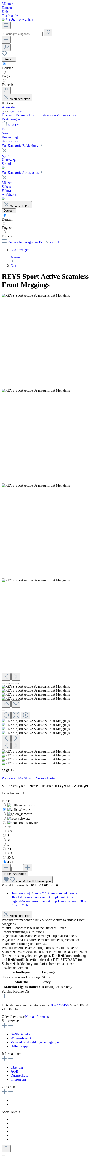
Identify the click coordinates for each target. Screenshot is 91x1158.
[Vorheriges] (6, 677)
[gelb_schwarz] (18, 809)
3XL (10, 858)
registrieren (16, 111)
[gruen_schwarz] (19, 814)
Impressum (18, 1079)
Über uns (17, 1067)
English (7, 76)
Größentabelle (20, 1034)
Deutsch (7, 68)
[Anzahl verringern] (6, 867)
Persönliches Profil (29, 115)
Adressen (50, 115)
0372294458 (60, 1005)
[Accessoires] (3, 199)
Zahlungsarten (67, 115)
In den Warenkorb (15, 873)
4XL (10, 862)
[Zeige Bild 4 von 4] (17, 683)
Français (7, 85)
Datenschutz (19, 1075)
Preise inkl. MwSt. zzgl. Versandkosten (29, 778)
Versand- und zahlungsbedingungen (36, 1042)
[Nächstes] (15, 677)
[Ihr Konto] (6, 90)
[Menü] (6, 25)
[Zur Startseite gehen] (17, 19)
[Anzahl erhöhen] (27, 867)
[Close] (3, 710)
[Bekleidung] (3, 168)
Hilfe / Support (21, 1046)
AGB (14, 1071)
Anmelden (9, 107)
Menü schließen (20, 99)
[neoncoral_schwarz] (22, 823)
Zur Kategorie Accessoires (21, 172)
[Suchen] (48, 32)
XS (9, 831)
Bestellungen (11, 119)
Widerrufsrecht (21, 1038)
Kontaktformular (36, 1016)
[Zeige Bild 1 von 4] (3, 683)
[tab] (48, 899)
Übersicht (9, 115)
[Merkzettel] (4, 55)
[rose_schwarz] (18, 818)
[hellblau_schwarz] (21, 805)
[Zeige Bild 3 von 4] (12, 683)
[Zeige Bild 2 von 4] (8, 683)
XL (9, 849)
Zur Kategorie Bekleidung (20, 145)
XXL (11, 853)
